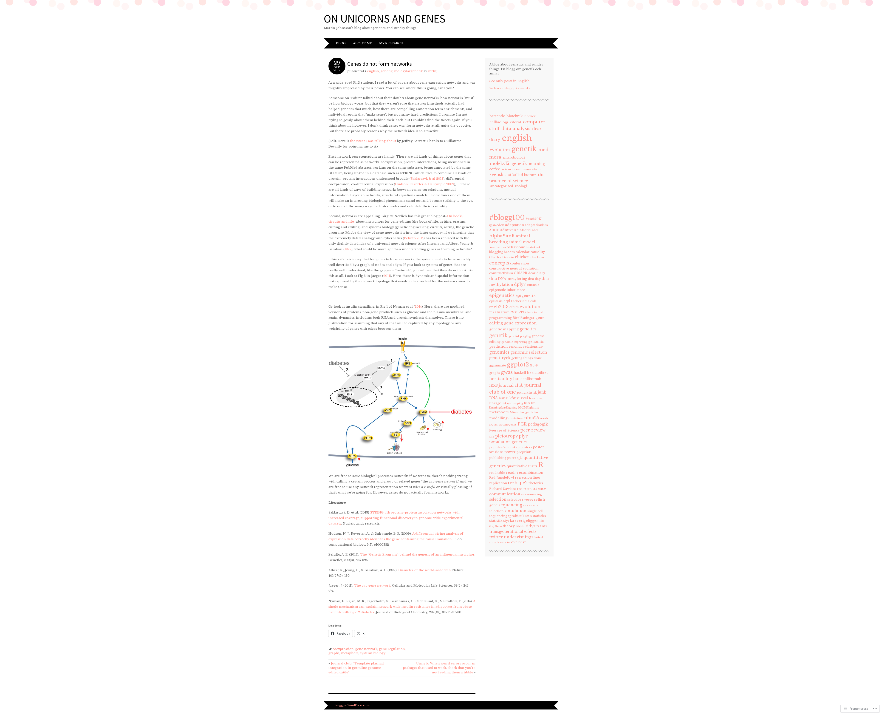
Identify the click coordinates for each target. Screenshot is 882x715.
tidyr (531, 526)
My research (391, 43)
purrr (511, 458)
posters (526, 447)
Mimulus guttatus (524, 412)
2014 (418, 307)
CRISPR (520, 273)
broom (509, 252)
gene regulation (392, 649)
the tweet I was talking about (373, 141)
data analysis (515, 128)
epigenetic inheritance (507, 290)
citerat (515, 122)
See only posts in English (509, 81)
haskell (520, 373)
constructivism (501, 273)
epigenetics (501, 295)
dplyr (520, 284)
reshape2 (518, 482)
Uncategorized (501, 186)
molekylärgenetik (408, 71)
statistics (539, 516)
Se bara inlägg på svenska (510, 88)
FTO (522, 312)
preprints (524, 452)
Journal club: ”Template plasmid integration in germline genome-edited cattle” (356, 667)
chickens (537, 257)
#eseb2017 (533, 219)
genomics (499, 352)
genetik (387, 71)
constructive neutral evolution (513, 268)
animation (497, 247)
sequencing (510, 505)
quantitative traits (522, 466)
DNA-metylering (512, 279)
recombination (530, 473)
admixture (509, 230)
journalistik (527, 392)
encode (533, 285)
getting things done (526, 358)
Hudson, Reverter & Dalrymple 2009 (424, 184)
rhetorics (536, 483)
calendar (523, 252)
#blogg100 (507, 217)
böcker (530, 116)
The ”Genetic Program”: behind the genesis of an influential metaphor (417, 554)
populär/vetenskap (504, 447)
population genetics (508, 442)
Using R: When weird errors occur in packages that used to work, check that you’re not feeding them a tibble (439, 667)
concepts (499, 263)
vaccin (505, 542)
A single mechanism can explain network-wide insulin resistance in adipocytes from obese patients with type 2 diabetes (401, 606)
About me (362, 43)
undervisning (517, 537)
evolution (500, 149)
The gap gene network (372, 585)
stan (528, 516)
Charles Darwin (501, 257)
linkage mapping (512, 403)
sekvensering (531, 494)
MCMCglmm (528, 407)
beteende (497, 116)
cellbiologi (499, 122)
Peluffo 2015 (414, 238)
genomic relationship (526, 346)
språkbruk (516, 516)
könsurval (518, 398)
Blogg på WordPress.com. (352, 705)
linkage (495, 403)
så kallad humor (522, 175)
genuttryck (499, 358)
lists (527, 403)
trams (542, 526)
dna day (534, 279)
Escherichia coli (523, 301)
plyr (523, 436)
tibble (520, 526)
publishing (497, 458)
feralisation (499, 312)
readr (511, 473)
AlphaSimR (502, 235)
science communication (521, 169)
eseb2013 (499, 306)
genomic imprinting (514, 341)
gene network (366, 649)
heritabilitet (537, 373)
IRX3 (493, 385)
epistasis (496, 301)
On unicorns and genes (384, 19)
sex (525, 505)
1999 (348, 249)
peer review (533, 430)
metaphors (350, 653)
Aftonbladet (529, 230)
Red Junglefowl (501, 477)
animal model (522, 242)
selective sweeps (520, 499)
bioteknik (515, 116)
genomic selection (528, 352)
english (373, 71)
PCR (522, 424)
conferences (519, 263)
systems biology (372, 653)
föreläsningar (523, 318)
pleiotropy (506, 436)
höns (517, 379)
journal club (511, 385)
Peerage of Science (504, 430)
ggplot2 (518, 364)
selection (497, 499)
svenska (498, 174)
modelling (498, 418)
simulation (515, 510)
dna (493, 278)
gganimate (497, 365)
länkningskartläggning (503, 407)
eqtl (506, 301)
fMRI (513, 312)
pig (491, 436)
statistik (495, 521)
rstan (527, 489)
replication (498, 483)
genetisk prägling (520, 336)
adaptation (514, 225)
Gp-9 (534, 365)
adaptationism (536, 225)
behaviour (516, 247)
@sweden (496, 225)
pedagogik (538, 424)
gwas (507, 372)
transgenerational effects (512, 531)
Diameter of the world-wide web (424, 570)
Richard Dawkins (502, 489)
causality (538, 252)
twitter (496, 537)
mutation (515, 418)
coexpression (343, 649)
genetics (528, 329)
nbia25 (531, 417)
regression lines (527, 477)
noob (544, 418)
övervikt (518, 542)
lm (533, 403)
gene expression (520, 323)
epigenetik (525, 295)
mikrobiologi (514, 157)
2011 (386, 276)
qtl (520, 457)
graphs (333, 653)
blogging (496, 252)
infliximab (532, 379)
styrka (508, 521)
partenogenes (508, 424)
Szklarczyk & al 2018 (427, 179)
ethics (514, 307)
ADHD (494, 230)
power (510, 452)
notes (493, 424)
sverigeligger (526, 521)
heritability (500, 378)
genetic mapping (504, 329)
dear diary (536, 273)
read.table (497, 472)
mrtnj (432, 71)
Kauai (504, 398)
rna (520, 489)
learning (536, 398)
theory (509, 526)
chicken (522, 257)
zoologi (521, 186)
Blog (341, 43)
